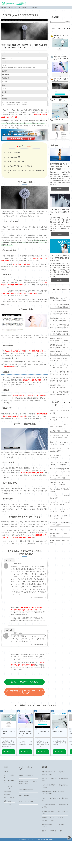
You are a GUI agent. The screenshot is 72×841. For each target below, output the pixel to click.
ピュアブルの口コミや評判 (58, 431)
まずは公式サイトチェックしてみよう (20, 166)
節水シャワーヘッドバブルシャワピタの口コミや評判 (60, 443)
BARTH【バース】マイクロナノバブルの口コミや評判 (59, 483)
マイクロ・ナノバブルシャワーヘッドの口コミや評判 (60, 504)
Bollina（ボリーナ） (24, 795)
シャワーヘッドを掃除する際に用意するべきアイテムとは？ (60, 373)
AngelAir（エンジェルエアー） (27, 775)
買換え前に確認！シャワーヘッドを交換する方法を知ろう (60, 386)
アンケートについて (9, 797)
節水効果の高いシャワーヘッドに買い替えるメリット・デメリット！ (60, 360)
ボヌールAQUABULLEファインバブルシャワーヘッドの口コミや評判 (60, 437)
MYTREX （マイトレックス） (26, 801)
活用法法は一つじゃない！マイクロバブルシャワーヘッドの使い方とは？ (60, 353)
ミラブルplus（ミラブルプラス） (27, 789)
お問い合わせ (7, 801)
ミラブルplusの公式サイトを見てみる (24, 682)
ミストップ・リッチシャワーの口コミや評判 (60, 497)
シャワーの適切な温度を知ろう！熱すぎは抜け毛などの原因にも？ (59, 257)
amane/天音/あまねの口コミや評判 (59, 542)
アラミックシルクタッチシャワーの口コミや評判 (60, 524)
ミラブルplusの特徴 (14, 152)
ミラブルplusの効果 (14, 157)
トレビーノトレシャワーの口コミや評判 (60, 535)
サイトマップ (7, 804)
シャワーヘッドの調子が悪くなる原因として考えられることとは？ (60, 393)
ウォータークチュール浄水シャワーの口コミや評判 (60, 517)
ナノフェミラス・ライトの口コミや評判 (60, 490)
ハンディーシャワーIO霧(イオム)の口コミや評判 (59, 425)
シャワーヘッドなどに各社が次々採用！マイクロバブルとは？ (59, 366)
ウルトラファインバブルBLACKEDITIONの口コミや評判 (59, 463)
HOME (6, 772)
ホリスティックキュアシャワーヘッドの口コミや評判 (60, 510)
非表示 (29, 146)
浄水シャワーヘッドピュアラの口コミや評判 (60, 457)
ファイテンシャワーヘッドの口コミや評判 (60, 419)
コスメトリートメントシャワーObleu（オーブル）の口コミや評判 (60, 477)
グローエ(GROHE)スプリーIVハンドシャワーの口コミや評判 (60, 470)
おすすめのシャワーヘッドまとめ (35, 839)
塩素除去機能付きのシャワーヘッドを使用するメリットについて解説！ (59, 166)
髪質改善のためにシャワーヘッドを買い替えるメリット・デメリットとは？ (60, 346)
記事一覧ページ (8, 791)
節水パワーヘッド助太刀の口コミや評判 (60, 412)
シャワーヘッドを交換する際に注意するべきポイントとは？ (60, 380)
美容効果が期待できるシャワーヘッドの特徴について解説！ (60, 339)
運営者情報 (7, 794)
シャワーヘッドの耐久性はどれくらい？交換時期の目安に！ (59, 212)
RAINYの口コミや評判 (57, 529)
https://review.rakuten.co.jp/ (40, 597)
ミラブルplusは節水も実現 (16, 161)
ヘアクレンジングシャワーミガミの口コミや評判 (60, 450)
